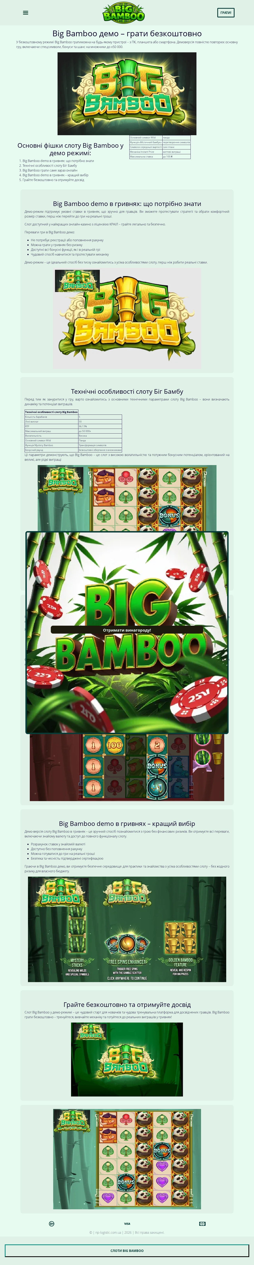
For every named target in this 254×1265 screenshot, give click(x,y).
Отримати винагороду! (127, 630)
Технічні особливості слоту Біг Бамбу (50, 165)
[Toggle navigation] (25, 13)
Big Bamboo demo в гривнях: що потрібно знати (58, 161)
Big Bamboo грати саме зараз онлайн (50, 170)
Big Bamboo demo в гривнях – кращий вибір (56, 175)
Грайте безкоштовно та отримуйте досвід (53, 180)
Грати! (225, 13)
